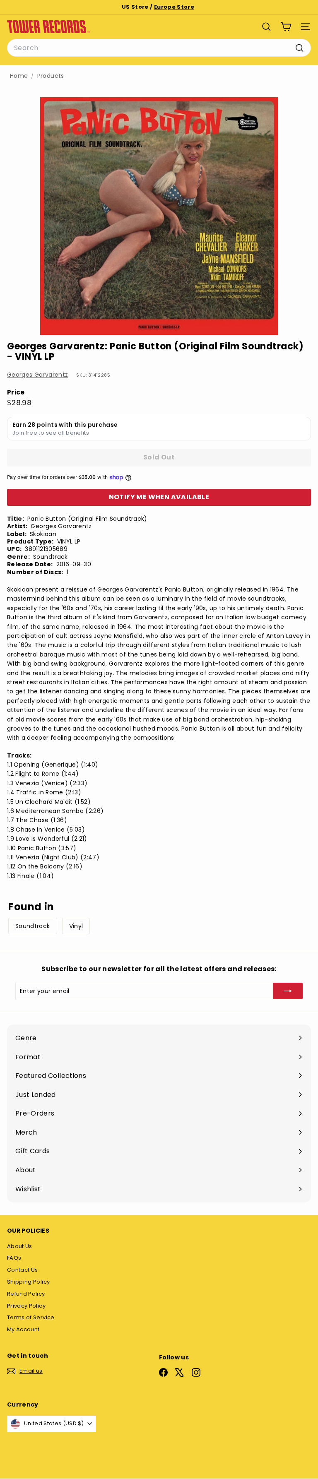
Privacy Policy (26, 1306)
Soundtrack (32, 926)
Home (19, 76)
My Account (23, 1329)
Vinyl (76, 926)
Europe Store (174, 7)
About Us (19, 1246)
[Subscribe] (288, 991)
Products (50, 76)
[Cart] (286, 26)
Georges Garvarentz (37, 374)
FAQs (14, 1258)
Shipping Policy (28, 1282)
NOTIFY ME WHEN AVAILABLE (159, 497)
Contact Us (22, 1270)
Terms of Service (31, 1317)
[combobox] (159, 48)
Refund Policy (26, 1294)
